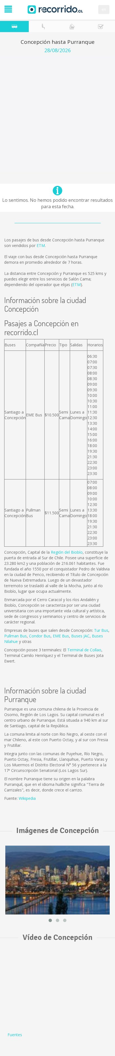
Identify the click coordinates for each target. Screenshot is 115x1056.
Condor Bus (40, 636)
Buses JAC (80, 636)
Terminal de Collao (84, 649)
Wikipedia (27, 798)
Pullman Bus (15, 636)
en (104, 9)
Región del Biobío (67, 552)
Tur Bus (101, 630)
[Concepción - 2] (57, 880)
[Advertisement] (57, 113)
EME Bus (61, 636)
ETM (41, 245)
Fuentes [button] (15, 1034)
